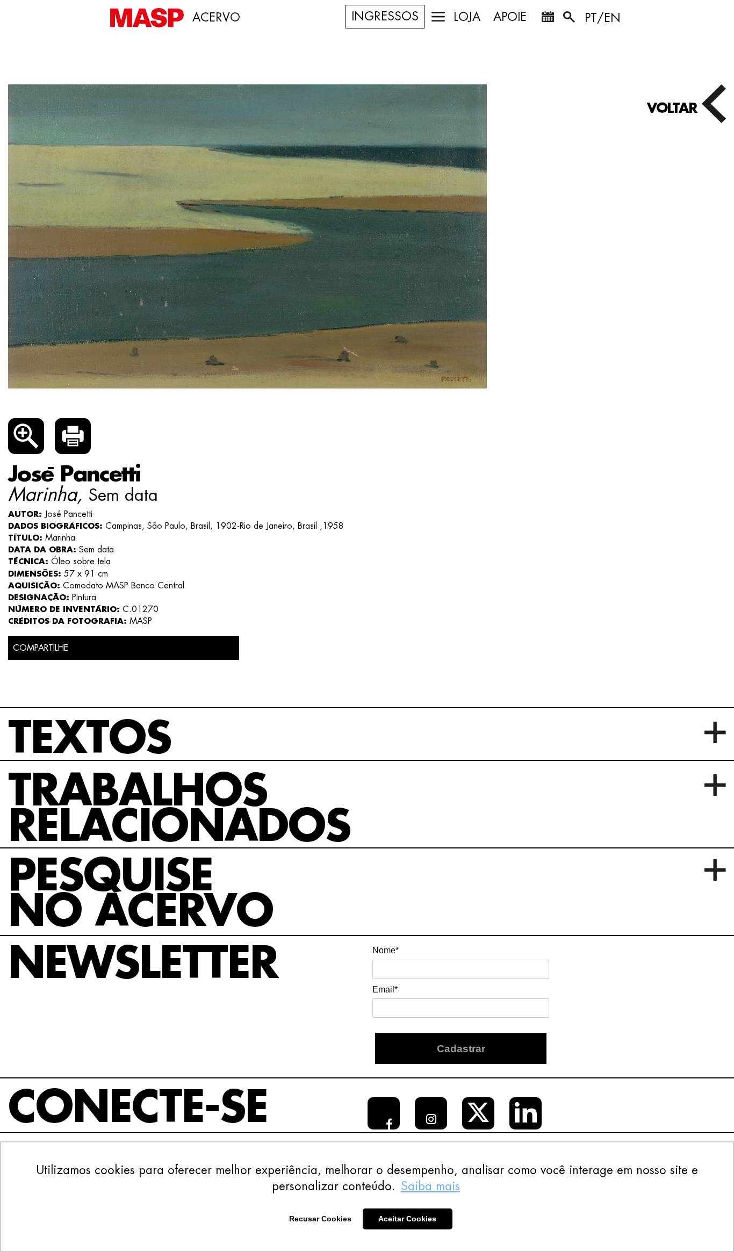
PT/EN (603, 18)
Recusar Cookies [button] (320, 1218)
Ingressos (385, 17)
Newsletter (143, 963)
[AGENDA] (547, 19)
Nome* (385, 950)
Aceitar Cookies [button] (407, 1218)
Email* (385, 989)
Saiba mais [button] (430, 1186)
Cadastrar (461, 1048)
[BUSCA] (570, 19)
